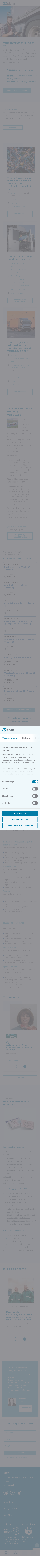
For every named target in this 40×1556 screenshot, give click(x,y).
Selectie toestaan (20, 819)
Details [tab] (26, 738)
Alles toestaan (20, 813)
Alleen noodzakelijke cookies (20, 825)
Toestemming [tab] (9, 738)
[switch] (35, 788)
